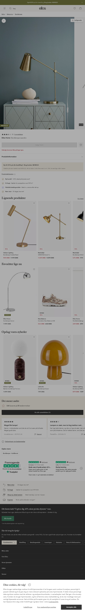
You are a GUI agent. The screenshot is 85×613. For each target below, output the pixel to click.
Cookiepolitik (53, 602)
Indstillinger (28, 607)
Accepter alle (71, 607)
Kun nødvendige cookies (46, 607)
